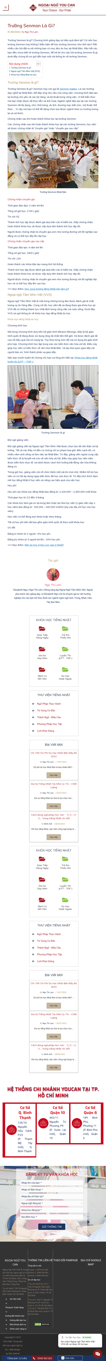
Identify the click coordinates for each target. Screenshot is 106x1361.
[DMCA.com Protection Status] (42, 1324)
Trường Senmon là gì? (21, 68)
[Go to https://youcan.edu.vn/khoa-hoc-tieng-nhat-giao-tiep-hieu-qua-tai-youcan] (42, 632)
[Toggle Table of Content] (37, 64)
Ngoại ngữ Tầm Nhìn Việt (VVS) (25, 71)
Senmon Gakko (68, 89)
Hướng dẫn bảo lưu (18, 1320)
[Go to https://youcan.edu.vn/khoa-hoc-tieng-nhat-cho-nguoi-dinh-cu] (42, 673)
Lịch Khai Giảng (45, 730)
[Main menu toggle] (6, 7)
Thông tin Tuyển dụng (14, 1307)
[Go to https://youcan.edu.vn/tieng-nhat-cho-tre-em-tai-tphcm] (65, 632)
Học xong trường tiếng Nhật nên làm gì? (47, 289)
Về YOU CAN (15, 1299)
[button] (54, 775)
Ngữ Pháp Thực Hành (49, 703)
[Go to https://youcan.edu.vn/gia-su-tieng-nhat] (42, 653)
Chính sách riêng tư (18, 1329)
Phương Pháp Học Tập (49, 724)
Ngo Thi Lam (48, 762)
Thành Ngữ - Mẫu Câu (49, 717)
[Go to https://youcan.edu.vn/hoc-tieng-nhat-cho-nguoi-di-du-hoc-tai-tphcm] (65, 673)
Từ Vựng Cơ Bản (46, 710)
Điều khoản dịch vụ (18, 1324)
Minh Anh (48, 824)
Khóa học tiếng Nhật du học (23, 74)
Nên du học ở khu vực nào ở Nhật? (44, 545)
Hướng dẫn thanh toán (14, 1316)
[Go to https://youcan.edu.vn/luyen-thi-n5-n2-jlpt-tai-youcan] (65, 653)
